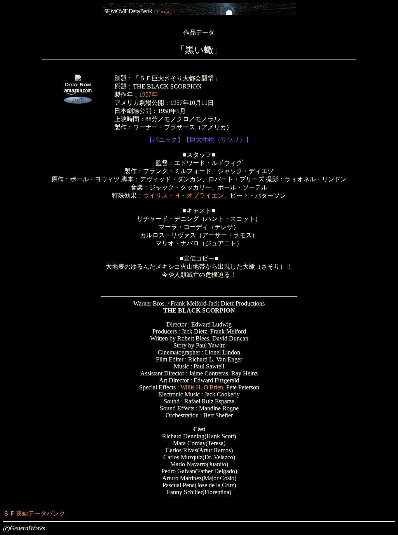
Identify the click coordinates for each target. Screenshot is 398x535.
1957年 (148, 94)
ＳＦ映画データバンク (34, 513)
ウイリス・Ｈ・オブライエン (183, 195)
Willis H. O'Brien (201, 387)
